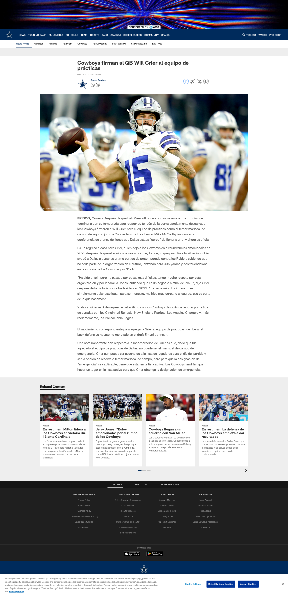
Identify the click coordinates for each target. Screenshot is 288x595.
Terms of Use (84, 505)
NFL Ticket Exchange (167, 522)
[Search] (243, 34)
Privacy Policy (84, 500)
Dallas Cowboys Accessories (205, 522)
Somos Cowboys (98, 80)
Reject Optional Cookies (220, 584)
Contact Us (128, 516)
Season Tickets (167, 505)
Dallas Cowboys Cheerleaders (128, 500)
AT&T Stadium (127, 505)
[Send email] (199, 83)
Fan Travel (167, 527)
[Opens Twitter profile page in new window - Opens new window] (93, 85)
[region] (144, 584)
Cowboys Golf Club (128, 527)
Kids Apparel (205, 511)
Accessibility (84, 527)
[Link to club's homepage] (9, 35)
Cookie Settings (193, 584)
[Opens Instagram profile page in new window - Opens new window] (98, 85)
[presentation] (246, 471)
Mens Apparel (206, 500)
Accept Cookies (248, 584)
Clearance (205, 527)
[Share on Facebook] (186, 83)
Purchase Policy (84, 511)
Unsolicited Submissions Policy (84, 516)
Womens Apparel (205, 505)
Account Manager (167, 500)
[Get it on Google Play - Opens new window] (155, 555)
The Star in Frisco (128, 511)
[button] (139, 470)
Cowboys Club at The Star (128, 522)
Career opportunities (84, 522)
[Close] (282, 584)
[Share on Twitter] (192, 83)
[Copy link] (206, 81)
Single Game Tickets (167, 511)
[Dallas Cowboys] (144, 569)
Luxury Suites (167, 516)
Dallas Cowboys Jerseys (205, 516)
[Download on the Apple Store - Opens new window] (132, 554)
